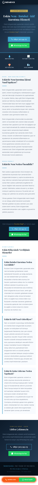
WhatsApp (25, 469)
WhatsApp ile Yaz (20, 45)
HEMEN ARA (12, 480)
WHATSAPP (28, 480)
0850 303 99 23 (20, 39)
